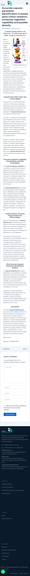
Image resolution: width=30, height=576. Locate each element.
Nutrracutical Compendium (9, 550)
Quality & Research (7, 518)
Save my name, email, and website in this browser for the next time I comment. (15, 407)
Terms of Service (23, 573)
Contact (4, 559)
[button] (27, 3)
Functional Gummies (7, 487)
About (3, 515)
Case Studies (5, 556)
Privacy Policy (14, 573)
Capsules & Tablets (7, 484)
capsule (14, 71)
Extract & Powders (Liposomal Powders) (13, 490)
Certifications (5, 553)
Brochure (4, 547)
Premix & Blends (6, 493)
